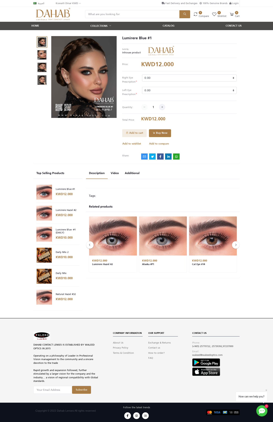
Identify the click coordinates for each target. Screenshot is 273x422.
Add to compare (159, 143)
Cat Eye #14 (198, 264)
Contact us (154, 348)
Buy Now (161, 133)
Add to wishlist (131, 143)
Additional (132, 173)
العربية (41, 3)
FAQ (150, 358)
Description (97, 173)
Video (115, 173)
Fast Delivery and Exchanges (181, 3)
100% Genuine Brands (215, 3)
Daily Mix (61, 273)
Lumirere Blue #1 (65, 189)
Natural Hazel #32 (66, 294)
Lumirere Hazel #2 (66, 210)
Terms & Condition (123, 353)
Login (235, 3)
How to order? (156, 353)
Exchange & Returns (159, 343)
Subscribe (81, 390)
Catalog (168, 26)
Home (35, 26)
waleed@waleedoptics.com (207, 355)
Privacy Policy (120, 348)
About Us (118, 343)
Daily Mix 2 (62, 252)
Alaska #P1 (148, 264)
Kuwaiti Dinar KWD (67, 3)
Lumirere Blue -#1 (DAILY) (66, 231)
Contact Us (234, 26)
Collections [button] (99, 26)
